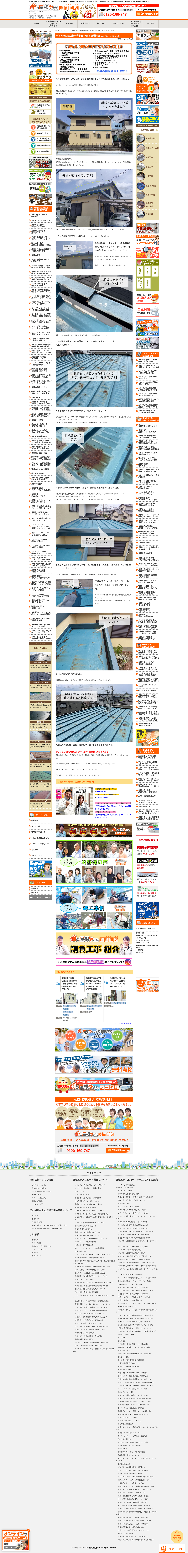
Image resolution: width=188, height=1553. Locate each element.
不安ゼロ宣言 (36, 1194)
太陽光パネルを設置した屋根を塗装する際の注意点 (92, 1342)
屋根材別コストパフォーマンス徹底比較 (41, 489)
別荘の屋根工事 (144, 806)
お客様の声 (85, 23)
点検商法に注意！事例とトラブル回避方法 (89, 1210)
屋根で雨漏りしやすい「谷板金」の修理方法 (40, 447)
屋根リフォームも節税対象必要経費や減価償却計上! (148, 818)
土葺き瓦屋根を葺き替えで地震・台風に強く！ (41, 339)
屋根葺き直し (151, 186)
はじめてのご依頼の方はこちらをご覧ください (91, 1185)
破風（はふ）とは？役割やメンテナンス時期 (41, 637)
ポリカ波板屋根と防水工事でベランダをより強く (148, 774)
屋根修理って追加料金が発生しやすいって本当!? (148, 707)
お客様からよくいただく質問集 (128, 1207)
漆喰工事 (149, 157)
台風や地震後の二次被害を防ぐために (148, 576)
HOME (57, 30)
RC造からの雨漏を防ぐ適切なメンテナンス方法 (134, 1401)
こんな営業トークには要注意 (147, 685)
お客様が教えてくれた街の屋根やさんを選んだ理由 (49, 1225)
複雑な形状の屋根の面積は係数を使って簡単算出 (134, 1354)
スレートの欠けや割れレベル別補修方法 (147, 482)
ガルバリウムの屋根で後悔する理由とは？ (40, 540)
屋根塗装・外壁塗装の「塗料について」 (131, 1200)
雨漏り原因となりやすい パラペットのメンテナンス (92, 1304)
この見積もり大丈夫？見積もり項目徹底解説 (147, 674)
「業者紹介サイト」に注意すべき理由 (147, 724)
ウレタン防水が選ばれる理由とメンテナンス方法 (41, 291)
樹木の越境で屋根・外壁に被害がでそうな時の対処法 (148, 713)
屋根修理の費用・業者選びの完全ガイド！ (41, 226)
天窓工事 (149, 214)
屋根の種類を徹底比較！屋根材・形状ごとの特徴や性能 (137, 1266)
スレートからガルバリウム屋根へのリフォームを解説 (148, 366)
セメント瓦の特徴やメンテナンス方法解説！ (41, 327)
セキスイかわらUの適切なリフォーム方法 (132, 1210)
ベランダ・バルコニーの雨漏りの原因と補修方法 (41, 321)
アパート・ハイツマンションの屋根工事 (147, 801)
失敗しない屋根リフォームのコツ (147, 431)
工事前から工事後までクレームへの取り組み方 (148, 668)
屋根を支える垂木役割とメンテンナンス (40, 571)
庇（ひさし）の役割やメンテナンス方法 (41, 589)
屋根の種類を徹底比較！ (143, 465)
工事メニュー (118, 23)
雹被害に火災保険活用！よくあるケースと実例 (148, 632)
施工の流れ (101, 23)
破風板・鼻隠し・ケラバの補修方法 (130, 1300)
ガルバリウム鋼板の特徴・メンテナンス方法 (133, 1395)
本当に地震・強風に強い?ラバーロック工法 (41, 382)
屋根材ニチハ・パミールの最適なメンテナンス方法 (148, 515)
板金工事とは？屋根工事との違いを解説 (41, 244)
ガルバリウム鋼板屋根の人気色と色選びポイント (134, 1256)
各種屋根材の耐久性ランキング (128, 1455)
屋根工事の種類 (147, 130)
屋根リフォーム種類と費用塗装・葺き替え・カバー (148, 470)
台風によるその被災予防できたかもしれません (148, 559)
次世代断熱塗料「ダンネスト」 (144, 610)
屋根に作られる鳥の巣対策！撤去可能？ (148, 791)
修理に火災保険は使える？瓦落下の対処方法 (148, 570)
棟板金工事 (150, 195)
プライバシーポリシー (40, 844)
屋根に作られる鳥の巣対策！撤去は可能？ (89, 1336)
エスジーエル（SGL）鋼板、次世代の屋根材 (133, 1470)
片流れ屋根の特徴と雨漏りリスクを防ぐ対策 (41, 402)
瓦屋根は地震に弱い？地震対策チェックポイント (148, 587)
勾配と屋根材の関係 (39, 436)
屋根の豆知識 (36, 484)
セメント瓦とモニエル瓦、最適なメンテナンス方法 (135, 1290)
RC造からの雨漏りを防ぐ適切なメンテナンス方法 (41, 583)
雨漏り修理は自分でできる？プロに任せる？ (41, 238)
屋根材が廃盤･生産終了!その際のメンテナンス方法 (135, 1325)
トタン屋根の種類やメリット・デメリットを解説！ (135, 1281)
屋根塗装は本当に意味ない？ (38, 232)
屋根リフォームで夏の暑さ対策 (85, 1242)
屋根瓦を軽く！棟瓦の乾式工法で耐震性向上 (147, 581)
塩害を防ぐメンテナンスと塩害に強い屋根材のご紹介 (136, 1486)
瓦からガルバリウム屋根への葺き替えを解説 (148, 372)
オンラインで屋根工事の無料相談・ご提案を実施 (148, 652)
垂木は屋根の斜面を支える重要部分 (87, 1292)
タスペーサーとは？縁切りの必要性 (39, 285)
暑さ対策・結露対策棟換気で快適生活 (131, 1360)
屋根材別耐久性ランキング (38, 495)
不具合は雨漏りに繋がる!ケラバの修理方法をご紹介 (135, 1318)
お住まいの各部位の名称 (41, 220)
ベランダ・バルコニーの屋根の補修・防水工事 (91, 1238)
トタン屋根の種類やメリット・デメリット (147, 493)
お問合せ (34, 849)
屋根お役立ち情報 (145, 553)
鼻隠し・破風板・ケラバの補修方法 (41, 260)
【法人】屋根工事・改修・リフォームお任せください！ (94, 1254)
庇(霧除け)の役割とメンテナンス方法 (38, 358)
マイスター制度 (37, 1204)
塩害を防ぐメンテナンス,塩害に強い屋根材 (41, 501)
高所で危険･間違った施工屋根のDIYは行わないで (41, 564)
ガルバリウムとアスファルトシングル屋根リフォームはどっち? (41, 526)
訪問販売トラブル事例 (147, 690)
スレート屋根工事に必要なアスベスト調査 (132, 1389)
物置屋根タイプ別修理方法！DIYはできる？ (147, 757)
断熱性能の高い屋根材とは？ (37, 607)
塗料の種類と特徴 (147, 840)
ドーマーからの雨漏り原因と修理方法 (40, 595)
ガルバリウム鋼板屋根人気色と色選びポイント (148, 389)
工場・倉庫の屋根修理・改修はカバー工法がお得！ (148, 768)
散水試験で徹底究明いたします (85, 1226)
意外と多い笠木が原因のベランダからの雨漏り (41, 272)
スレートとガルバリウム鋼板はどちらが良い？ (148, 360)
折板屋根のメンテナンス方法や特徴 (130, 1284)
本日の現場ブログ (38, 1222)
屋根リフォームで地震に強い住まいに (88, 1232)
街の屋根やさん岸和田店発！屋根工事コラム (47, 1228)
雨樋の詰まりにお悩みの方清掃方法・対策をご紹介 (148, 779)
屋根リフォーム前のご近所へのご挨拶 (146, 663)
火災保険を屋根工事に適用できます (87, 1235)
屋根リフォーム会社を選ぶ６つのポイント (148, 548)
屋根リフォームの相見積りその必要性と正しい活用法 (148, 657)
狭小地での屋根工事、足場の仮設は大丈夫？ (133, 1225)
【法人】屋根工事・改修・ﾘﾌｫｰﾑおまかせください (148, 812)
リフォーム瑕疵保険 (39, 1198)
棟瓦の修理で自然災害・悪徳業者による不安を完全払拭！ (138, 1331)
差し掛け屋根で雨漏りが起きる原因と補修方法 (134, 1505)
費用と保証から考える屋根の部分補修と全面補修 (91, 1286)
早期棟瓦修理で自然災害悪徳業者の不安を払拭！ (41, 345)
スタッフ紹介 (36, 826)
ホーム (37, 23)
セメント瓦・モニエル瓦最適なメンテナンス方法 (41, 333)
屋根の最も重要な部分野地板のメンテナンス (40, 478)
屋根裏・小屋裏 (37, 420)
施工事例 (69, 23)
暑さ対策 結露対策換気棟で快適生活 (39, 425)
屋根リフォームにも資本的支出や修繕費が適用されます (94, 1282)
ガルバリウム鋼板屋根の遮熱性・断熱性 (148, 383)
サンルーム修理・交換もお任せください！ (148, 763)
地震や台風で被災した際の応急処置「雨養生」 (41, 376)
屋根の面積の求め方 (39, 387)
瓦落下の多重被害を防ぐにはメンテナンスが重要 (148, 564)
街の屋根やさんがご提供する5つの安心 (53, 23)
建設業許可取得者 (38, 832)
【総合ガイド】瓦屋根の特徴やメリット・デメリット (136, 1262)
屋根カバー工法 (152, 148)
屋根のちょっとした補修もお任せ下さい (88, 1204)
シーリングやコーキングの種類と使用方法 (41, 364)
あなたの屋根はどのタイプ (127, 1191)
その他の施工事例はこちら (124, 1024)
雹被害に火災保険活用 (125, 1533)
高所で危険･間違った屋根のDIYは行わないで (133, 1405)
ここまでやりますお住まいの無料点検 (134, 23)
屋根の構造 (35, 255)
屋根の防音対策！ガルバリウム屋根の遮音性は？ (148, 411)
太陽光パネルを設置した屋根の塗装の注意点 (148, 504)
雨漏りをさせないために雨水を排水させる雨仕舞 (41, 441)
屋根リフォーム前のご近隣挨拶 (85, 1207)
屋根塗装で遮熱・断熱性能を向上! (147, 615)
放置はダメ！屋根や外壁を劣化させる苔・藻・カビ (135, 1489)
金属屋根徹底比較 (124, 1464)
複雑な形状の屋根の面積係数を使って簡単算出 (41, 392)
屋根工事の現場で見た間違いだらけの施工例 (147, 598)
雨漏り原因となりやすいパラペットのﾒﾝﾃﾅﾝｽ (41, 303)
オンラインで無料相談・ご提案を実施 (88, 1188)
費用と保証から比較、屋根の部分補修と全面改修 (148, 448)
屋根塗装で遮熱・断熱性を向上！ (129, 1366)
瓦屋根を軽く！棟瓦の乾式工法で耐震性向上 (133, 1376)
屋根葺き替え (151, 138)
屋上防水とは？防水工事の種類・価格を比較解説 (41, 315)
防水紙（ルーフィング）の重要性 (129, 1445)
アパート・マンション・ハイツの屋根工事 (89, 1248)
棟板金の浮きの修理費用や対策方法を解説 (41, 250)
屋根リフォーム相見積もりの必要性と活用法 (90, 1273)
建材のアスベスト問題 (40, 469)
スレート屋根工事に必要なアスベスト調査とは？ (41, 625)
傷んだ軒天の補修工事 (125, 1424)
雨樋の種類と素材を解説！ (84, 1339)
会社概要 (150, 23)
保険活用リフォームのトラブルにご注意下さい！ (134, 1480)
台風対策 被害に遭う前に (83, 1229)
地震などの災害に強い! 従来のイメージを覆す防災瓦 (136, 1382)
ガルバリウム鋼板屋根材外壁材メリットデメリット (148, 406)
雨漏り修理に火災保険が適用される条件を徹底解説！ (136, 1540)
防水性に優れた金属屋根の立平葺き (130, 1473)
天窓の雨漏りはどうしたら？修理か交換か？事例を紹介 (137, 1303)
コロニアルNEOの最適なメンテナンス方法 (148, 527)
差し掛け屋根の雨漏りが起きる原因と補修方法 (41, 415)
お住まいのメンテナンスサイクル (129, 1433)
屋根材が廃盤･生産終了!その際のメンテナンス (40, 513)
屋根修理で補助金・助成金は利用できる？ (147, 638)
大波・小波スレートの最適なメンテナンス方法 (41, 351)
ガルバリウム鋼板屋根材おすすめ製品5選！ (148, 394)
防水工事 (149, 176)
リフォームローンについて (84, 1279)
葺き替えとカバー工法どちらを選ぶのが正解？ (148, 459)
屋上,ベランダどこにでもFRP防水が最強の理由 (41, 309)
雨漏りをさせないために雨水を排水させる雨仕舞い (135, 1508)
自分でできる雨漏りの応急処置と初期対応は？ (148, 621)
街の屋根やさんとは (39, 1185)
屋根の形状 (35, 397)
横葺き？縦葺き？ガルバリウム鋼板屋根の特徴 (148, 400)
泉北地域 (34, 893)
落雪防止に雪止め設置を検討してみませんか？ (91, 1317)
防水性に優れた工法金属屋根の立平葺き (39, 370)
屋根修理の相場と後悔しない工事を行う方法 (147, 436)
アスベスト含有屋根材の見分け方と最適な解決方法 (135, 1385)
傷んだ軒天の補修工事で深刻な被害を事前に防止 (41, 278)
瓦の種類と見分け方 (39, 453)
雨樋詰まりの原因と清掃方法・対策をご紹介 (90, 1329)
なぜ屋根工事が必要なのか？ (148, 425)
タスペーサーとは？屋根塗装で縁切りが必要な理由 (135, 1315)
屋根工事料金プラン (82, 1194)
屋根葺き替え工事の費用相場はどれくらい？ (148, 442)
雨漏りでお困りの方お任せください (87, 1201)
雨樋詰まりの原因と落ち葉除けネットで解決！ (148, 785)
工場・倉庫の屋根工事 (147, 796)
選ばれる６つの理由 (39, 1188)
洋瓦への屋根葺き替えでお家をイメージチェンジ (41, 519)
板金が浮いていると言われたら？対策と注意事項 (148, 702)
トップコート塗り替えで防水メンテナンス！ (41, 631)
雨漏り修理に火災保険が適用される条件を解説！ (148, 627)
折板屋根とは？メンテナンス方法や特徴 (148, 499)
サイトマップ (36, 855)
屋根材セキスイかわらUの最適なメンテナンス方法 (148, 521)
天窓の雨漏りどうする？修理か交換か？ (41, 601)
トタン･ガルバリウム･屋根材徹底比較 (40, 534)
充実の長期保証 (37, 1201)
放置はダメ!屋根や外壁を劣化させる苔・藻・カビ (41, 507)
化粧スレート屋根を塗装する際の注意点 (146, 510)
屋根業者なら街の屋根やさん (42, 1246)
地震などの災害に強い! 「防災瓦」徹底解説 (147, 593)
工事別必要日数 (144, 542)
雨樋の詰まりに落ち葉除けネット (86, 1333)
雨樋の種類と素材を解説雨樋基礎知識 (41, 619)
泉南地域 (34, 888)
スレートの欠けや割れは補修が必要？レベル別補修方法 (137, 1278)
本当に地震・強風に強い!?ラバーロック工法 (133, 1499)
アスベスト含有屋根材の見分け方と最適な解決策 (41, 464)
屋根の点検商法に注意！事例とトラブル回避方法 (148, 696)
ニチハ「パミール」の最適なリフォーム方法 (133, 1213)
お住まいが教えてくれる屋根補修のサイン (148, 453)
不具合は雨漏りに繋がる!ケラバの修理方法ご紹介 (41, 266)
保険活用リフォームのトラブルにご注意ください (148, 719)
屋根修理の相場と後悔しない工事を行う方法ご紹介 (92, 1266)
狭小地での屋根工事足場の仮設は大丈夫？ (147, 532)
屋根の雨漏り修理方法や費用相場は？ (41, 577)
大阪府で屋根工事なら (40, 838)
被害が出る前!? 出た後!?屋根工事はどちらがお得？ (148, 680)
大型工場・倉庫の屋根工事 (84, 1245)
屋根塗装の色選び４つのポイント (145, 604)
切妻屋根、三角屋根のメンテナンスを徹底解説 (41, 409)
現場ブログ (66, 30)
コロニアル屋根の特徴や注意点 (145, 487)
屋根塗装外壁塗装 (149, 205)
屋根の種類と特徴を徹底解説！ (39, 215)
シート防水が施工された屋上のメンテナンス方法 (41, 297)
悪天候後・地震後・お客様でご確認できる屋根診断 (135, 1197)
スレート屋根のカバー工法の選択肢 (148, 476)
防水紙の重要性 (37, 473)
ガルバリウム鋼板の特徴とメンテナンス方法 (41, 552)
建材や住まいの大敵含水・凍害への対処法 (40, 431)
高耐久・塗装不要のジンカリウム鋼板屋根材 (41, 558)
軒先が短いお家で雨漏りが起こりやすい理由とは (41, 458)
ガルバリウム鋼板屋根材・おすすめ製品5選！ (133, 1234)
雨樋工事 (149, 167)
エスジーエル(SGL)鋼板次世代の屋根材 (40, 546)
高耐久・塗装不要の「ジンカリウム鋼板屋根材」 (134, 1398)
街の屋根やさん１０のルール (42, 1191)
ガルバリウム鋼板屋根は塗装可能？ (148, 377)
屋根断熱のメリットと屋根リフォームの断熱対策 (41, 613)
